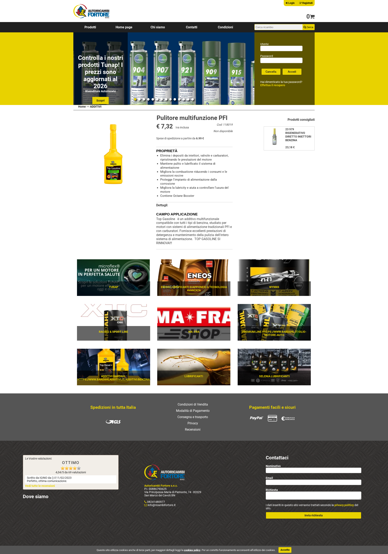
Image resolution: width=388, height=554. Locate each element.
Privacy (193, 423)
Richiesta (272, 490)
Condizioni (225, 27)
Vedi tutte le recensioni (40, 485)
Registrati (307, 3)
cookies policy (192, 549)
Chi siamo (158, 27)
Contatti (191, 27)
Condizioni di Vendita (193, 404)
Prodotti (90, 27)
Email (269, 478)
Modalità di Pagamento (193, 411)
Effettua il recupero (272, 85)
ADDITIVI (95, 106)
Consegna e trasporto (192, 417)
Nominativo (273, 466)
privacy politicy (344, 505)
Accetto (285, 549)
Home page (124, 27)
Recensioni (192, 429)
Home (82, 106)
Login (291, 3)
